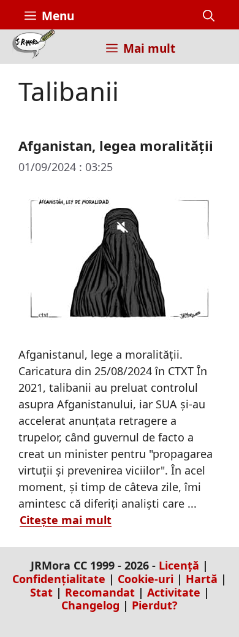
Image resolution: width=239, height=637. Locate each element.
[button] (209, 15)
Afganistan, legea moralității (115, 145)
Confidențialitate (58, 578)
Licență (179, 565)
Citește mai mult (66, 520)
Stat (41, 592)
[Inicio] (33, 46)
